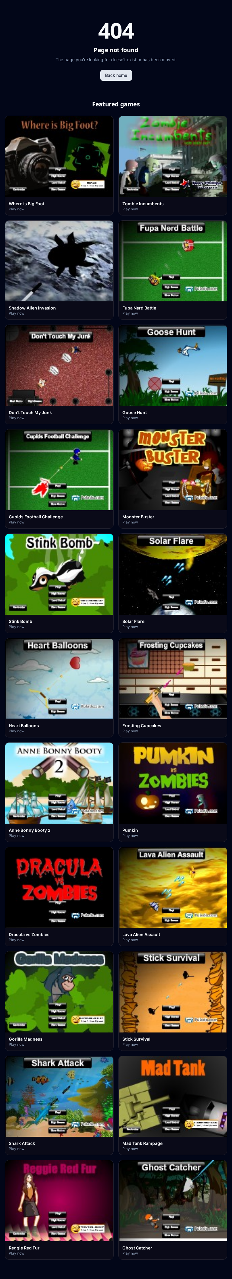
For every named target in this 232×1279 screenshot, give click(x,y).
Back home (116, 75)
